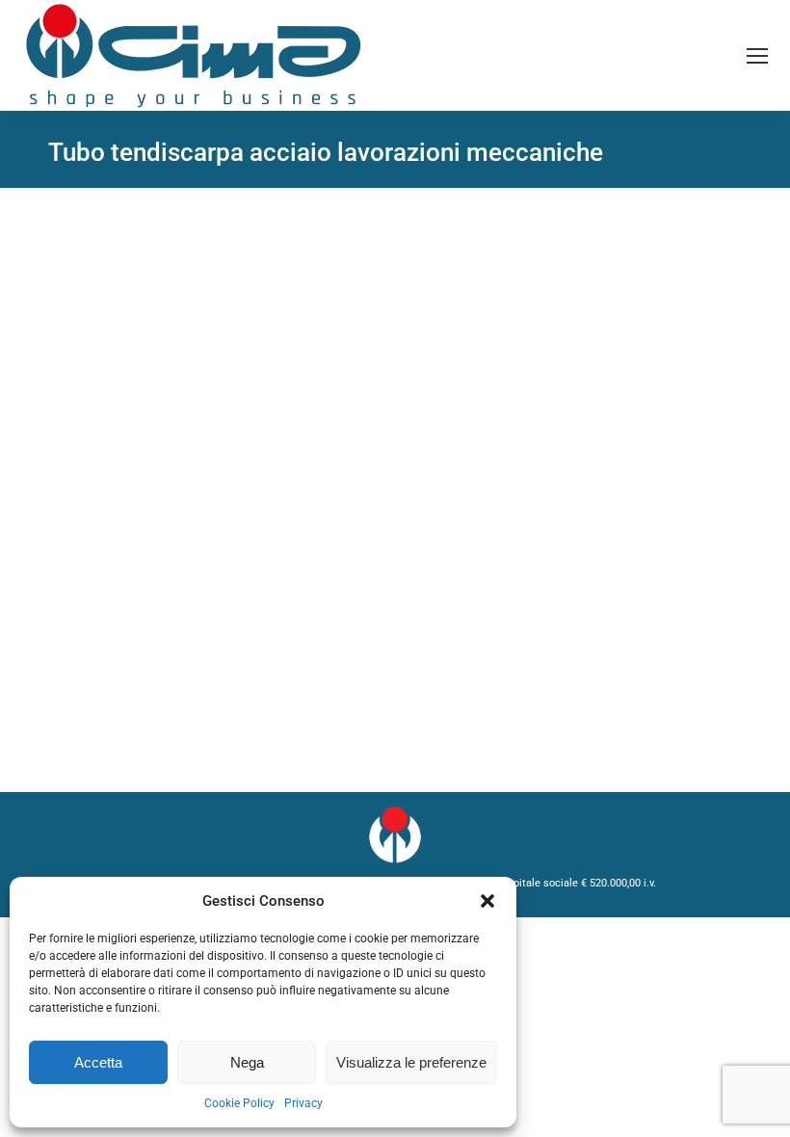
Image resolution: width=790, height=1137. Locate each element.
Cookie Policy (239, 1103)
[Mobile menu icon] (757, 55)
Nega (247, 1062)
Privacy (303, 1103)
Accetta (98, 1062)
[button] (487, 901)
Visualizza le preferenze (411, 1062)
